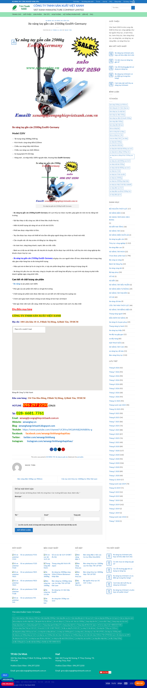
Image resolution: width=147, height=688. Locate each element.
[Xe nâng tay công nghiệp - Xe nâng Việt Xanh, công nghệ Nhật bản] (21, 8)
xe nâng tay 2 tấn (115, 171)
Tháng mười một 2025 (117, 405)
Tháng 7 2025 (114, 422)
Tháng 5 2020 (114, 459)
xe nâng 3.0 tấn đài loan (88, 628)
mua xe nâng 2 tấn (115, 138)
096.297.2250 (33, 666)
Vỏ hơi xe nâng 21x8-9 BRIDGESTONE (110, 625)
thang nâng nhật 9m (69, 625)
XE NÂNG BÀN (115, 213)
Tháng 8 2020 (114, 446)
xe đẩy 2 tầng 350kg (115, 638)
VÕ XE (111, 276)
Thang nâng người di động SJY (52, 625)
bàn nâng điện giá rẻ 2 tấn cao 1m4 (82, 618)
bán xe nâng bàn (114, 128)
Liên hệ (105, 1)
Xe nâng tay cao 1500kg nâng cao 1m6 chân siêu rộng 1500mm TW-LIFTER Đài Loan (89, 635)
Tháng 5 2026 (114, 380)
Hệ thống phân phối (87, 1)
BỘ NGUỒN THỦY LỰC (118, 209)
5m (14, 618)
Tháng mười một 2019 (117, 484)
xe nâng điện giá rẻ (115, 194)
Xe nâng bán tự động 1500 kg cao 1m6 (24, 631)
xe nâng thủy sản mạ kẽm (83, 638)
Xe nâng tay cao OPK (123, 635)
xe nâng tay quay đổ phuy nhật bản (39, 638)
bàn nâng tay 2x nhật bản (117, 111)
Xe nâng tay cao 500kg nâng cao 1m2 (24, 635)
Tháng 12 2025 (114, 401)
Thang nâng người (116, 314)
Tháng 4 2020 (114, 463)
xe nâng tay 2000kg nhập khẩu (119, 181)
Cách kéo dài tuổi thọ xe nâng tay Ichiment (124, 84)
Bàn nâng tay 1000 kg (32, 618)
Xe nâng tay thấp (115, 330)
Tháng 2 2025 (114, 442)
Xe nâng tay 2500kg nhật (113, 631)
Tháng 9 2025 (114, 413)
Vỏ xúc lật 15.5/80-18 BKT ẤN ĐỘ (49, 628)
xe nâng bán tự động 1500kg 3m (120, 152)
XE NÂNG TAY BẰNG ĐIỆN (119, 310)
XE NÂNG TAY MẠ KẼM (118, 293)
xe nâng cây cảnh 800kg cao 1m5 (120, 161)
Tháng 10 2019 (114, 488)
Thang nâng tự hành (116, 326)
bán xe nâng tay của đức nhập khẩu (23, 621)
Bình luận (18, 496)
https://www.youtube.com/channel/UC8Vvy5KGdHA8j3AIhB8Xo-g (57, 429)
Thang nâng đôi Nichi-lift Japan (86, 625)
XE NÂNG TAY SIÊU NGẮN (119, 285)
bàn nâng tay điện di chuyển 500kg (120, 118)
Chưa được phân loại (117, 256)
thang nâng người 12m (34, 625)
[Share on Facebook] (51, 449)
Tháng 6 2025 (114, 426)
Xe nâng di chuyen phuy (118, 322)
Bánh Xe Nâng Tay (116, 264)
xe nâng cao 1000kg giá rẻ (65, 631)
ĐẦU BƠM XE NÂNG (117, 318)
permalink (80, 457)
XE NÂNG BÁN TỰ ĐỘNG (119, 289)
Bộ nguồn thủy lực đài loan (43, 621)
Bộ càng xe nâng (115, 260)
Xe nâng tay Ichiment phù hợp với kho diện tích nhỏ (124, 54)
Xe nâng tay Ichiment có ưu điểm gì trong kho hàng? (124, 76)
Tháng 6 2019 (114, 505)
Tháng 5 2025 (114, 430)
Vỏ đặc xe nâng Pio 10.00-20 (70, 628)
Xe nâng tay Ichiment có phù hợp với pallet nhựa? (123, 591)
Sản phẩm (37, 14)
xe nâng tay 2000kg (116, 178)
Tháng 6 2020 (114, 455)
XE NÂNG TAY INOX (117, 252)
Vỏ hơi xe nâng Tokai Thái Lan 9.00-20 (24, 628)
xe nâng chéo (79, 631)
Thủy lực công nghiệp (117, 243)
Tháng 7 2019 (114, 500)
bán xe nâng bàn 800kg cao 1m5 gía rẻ (106, 618)
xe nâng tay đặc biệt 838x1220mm (62, 638)
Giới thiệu (76, 1)
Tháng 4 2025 (114, 434)
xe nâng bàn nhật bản (116, 145)
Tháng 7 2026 (114, 372)
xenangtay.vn (29, 422)
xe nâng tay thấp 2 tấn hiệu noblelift (120, 184)
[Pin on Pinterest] (63, 449)
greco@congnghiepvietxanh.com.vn (31, 671)
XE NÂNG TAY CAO (116, 347)
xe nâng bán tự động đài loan (46, 631)
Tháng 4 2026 (114, 384)
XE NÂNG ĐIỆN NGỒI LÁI (119, 235)
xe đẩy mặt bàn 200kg (33, 641)
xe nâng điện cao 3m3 (116, 188)
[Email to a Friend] (59, 449)
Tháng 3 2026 (114, 388)
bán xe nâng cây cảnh (126, 618)
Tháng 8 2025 (114, 417)
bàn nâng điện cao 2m (63, 618)
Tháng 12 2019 (114, 480)
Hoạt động (56, 14)
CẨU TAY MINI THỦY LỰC (119, 305)
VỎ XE (111, 297)
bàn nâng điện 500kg (116, 121)
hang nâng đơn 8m (91, 621)
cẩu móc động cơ (58, 621)
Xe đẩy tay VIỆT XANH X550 (51, 641)
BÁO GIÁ (140, 683)
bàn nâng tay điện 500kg (117, 114)
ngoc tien (68, 30)
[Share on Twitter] (55, 449)
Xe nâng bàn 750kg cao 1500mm (107, 628)
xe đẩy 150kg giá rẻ (19, 641)
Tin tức (98, 1)
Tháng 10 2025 (114, 409)
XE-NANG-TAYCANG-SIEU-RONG (119, 218)
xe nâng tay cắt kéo (116, 351)
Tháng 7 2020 (114, 451)
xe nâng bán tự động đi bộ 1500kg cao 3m (121, 156)
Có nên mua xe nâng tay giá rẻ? (124, 61)
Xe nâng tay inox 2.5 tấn (20, 638)
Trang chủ (16, 14)
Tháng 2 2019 (114, 509)
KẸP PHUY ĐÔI (115, 343)
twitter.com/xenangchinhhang (39, 437)
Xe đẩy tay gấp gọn (116, 334)
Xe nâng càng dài (115, 268)
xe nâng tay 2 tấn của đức (117, 174)
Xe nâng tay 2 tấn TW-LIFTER (94, 631)
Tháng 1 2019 (114, 513)
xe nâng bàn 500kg (115, 142)
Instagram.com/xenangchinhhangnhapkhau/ (50, 441)
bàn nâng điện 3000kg (48, 618)
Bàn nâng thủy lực (116, 355)
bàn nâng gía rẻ (114, 108)
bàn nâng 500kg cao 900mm (118, 104)
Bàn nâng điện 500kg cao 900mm (29, 479)
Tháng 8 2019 (114, 496)
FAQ (110, 1)
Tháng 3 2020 (114, 467)
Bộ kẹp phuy (113, 272)
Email (46, 515)
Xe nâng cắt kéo (115, 301)
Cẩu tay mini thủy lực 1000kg (75, 621)
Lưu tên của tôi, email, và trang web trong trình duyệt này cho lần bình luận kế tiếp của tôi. (47, 525)
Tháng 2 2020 (114, 471)
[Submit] (133, 8)
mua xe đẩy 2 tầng (104, 621)
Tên (16, 515)
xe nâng (125, 138)
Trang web (77, 515)
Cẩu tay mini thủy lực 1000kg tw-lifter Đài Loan (79, 479)
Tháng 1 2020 (114, 475)
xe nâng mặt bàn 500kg (117, 164)
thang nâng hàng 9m (19, 625)
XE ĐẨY (112, 281)
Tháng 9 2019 (114, 492)
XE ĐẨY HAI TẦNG (116, 227)
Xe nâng (16, 284)
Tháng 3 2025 (114, 438)
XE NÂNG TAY (50, 20)
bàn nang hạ (20, 618)
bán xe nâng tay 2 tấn (116, 135)
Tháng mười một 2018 (117, 517)
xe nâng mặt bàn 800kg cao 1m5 (120, 167)
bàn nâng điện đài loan (116, 125)
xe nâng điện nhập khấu (100, 638)
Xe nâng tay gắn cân (62, 20)
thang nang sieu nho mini (119, 621)
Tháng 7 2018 (114, 521)
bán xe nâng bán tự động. (117, 131)
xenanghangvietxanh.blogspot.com (37, 426)
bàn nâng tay (124, 108)
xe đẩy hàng (113, 339)
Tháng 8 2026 (114, 368)
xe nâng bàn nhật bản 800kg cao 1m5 (121, 148)
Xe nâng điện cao (115, 247)
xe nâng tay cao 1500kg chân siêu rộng (49, 635)
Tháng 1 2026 (114, 397)
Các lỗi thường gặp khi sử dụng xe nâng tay (124, 68)
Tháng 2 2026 (114, 393)
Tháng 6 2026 (114, 376)
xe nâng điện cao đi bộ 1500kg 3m (120, 191)
